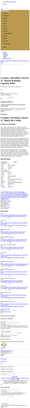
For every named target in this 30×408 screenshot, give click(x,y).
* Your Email (3, 391)
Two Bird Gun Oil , (24, 378)
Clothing (5, 28)
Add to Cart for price (5, 229)
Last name (3, 323)
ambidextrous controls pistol (13, 197)
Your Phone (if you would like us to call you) (10, 394)
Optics (4, 25)
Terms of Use (3, 361)
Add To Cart (10, 97)
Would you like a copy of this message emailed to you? (14, 405)
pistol (2, 194)
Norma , (14, 378)
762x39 (11, 193)
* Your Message (4, 403)
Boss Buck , (13, 379)
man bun (15, 193)
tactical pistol (6, 198)
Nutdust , (18, 378)
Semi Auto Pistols (21, 191)
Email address (4, 324)
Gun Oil (5, 20)
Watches (5, 35)
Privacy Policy (4, 358)
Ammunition (6, 15)
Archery (5, 38)
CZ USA (14, 191)
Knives (4, 23)
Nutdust (5, 18)
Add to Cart (11, 237)
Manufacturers (15, 376)
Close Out (5, 30)
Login (4, 4)
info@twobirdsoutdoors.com (7, 350)
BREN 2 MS (9, 191)
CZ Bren (7, 193)
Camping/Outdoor (7, 33)
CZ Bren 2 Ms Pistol (8, 194)
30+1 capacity (18, 195)
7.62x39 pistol (16, 194)
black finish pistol (11, 195)
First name (3, 321)
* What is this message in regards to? (9, 393)
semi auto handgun (24, 194)
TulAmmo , (3, 378)
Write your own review (6, 311)
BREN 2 (24, 193)
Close (2, 111)
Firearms (5, 13)
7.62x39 (6, 203)
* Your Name (3, 390)
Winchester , (9, 378)
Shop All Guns (6, 43)
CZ (4, 193)
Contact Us (3, 354)
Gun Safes (5, 41)
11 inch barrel (4, 195)
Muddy (17, 379)
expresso (20, 193)
